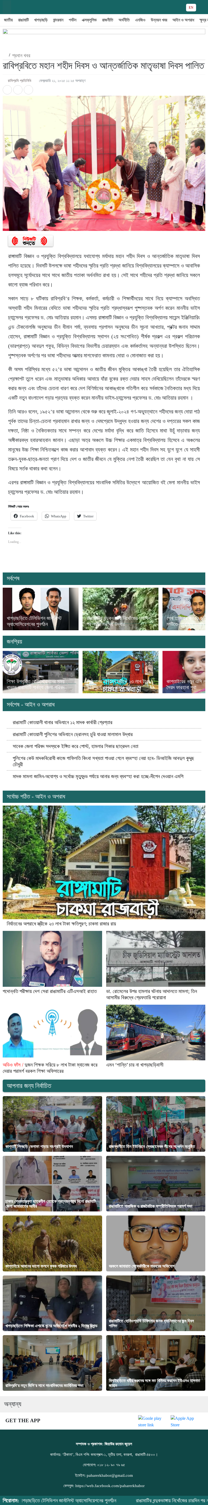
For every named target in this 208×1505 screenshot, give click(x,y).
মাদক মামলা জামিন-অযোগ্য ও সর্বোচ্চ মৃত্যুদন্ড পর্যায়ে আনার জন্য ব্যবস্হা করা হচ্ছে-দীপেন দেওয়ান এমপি (98, 776)
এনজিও (140, 20)
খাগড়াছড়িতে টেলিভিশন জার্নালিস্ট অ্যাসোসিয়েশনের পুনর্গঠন (34, 621)
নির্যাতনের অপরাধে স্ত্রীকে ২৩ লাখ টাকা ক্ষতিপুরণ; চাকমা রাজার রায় (118, 684)
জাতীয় (8, 20)
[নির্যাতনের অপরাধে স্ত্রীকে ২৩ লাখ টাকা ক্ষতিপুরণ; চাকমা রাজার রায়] (120, 672)
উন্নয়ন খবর (159, 20)
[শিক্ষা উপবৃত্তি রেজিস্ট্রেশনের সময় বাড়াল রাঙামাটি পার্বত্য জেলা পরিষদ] (41, 672)
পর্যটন (72, 20)
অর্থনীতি (124, 20)
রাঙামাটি (23, 20)
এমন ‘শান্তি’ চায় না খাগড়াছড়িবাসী (134, 1065)
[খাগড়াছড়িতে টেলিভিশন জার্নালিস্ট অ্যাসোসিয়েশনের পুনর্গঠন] (41, 609)
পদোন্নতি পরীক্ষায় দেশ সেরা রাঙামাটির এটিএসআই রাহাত (50, 991)
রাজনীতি (107, 20)
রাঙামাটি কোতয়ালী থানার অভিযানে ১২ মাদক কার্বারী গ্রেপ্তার (62, 722)
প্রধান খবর (21, 55)
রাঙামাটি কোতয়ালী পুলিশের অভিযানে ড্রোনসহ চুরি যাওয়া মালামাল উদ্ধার (73, 734)
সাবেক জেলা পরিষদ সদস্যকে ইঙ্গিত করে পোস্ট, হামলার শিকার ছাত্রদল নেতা (75, 746)
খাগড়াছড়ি (41, 20)
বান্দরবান (58, 20)
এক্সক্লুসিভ (89, 20)
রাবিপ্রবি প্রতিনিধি (19, 80)
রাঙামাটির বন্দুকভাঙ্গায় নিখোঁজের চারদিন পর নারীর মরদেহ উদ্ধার (118, 621)
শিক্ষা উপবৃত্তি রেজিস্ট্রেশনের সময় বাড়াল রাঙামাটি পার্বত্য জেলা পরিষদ (35, 684)
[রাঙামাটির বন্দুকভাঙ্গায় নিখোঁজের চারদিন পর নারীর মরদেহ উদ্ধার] (120, 609)
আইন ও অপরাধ (183, 20)
